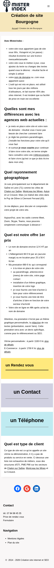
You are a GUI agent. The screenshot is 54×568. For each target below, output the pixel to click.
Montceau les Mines (33, 191)
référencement (41, 155)
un (20, 365)
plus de (40, 348)
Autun (46, 191)
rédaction (36, 322)
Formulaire (8, 520)
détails (7, 352)
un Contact (27, 392)
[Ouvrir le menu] (48, 6)
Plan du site (13, 542)
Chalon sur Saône (13, 191)
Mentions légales (16, 538)
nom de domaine (22, 77)
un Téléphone (27, 420)
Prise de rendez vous (13, 517)
